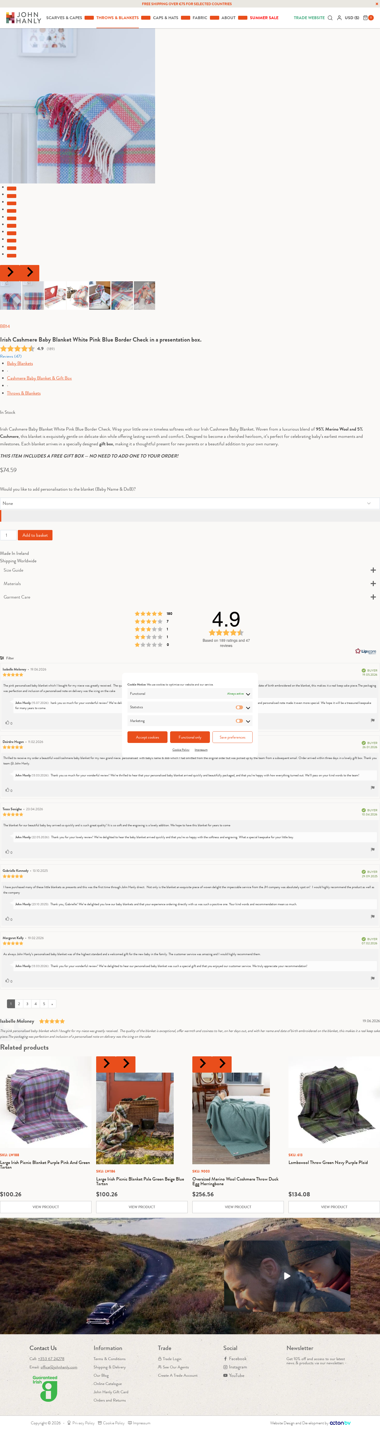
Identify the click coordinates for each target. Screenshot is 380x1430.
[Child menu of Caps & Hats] (185, 17)
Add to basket (35, 535)
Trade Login (172, 1359)
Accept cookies (147, 737)
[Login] (339, 17)
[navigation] (352, 17)
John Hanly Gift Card (111, 1392)
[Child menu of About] (242, 17)
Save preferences (232, 737)
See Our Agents (176, 1367)
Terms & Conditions (110, 1359)
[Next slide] (29, 273)
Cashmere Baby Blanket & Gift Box (39, 378)
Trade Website (309, 18)
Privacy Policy (83, 1423)
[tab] (11, 188)
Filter (9, 658)
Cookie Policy (180, 749)
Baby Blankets (20, 363)
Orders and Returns (110, 1400)
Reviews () (11, 356)
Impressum (201, 749)
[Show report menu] (373, 721)
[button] (10, 295)
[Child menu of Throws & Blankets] (145, 17)
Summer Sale (264, 18)
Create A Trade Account (177, 1375)
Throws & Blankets (24, 393)
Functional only (190, 737)
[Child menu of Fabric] (214, 17)
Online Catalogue (108, 1384)
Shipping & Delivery (110, 1367)
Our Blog (101, 1375)
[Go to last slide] (10, 273)
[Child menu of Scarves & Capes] (89, 17)
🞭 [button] (377, 3)
